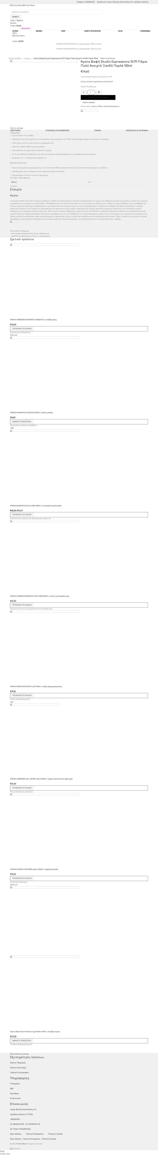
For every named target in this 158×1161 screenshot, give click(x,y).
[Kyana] (89, 114)
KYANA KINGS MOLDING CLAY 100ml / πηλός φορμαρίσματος (36, 686)
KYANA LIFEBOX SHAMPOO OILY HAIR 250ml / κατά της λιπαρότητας (39, 596)
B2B (11, 1089)
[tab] (15, 131)
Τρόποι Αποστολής (18, 1068)
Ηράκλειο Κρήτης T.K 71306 (21, 1114)
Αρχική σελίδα (15, 58)
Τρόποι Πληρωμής (18, 1063)
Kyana (28, 58)
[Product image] (44, 990)
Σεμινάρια (14, 1093)
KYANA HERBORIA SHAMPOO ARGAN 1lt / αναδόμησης (33, 320)
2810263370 (15, 1119)
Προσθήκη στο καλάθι (98, 97)
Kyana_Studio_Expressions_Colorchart (97, 82)
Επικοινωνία (15, 1098)
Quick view (13, 316)
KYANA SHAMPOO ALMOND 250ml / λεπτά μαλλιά (31, 413)
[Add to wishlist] (19, 316)
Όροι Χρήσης (15, 1134)
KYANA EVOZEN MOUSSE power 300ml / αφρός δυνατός (34, 869)
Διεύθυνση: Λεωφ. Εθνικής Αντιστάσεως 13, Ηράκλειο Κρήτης (122, 2)
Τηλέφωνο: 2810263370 (86, 2)
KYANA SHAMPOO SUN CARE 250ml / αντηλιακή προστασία (35, 506)
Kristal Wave (21, 1144)
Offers (100, 106)
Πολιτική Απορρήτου (35, 1134)
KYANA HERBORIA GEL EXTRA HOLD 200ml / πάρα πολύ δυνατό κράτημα (41, 779)
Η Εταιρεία (15, 1084)
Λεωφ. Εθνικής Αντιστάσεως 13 (23, 1109)
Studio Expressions (111, 106)
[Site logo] (16, 7)
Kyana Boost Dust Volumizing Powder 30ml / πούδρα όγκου (35, 1032)
